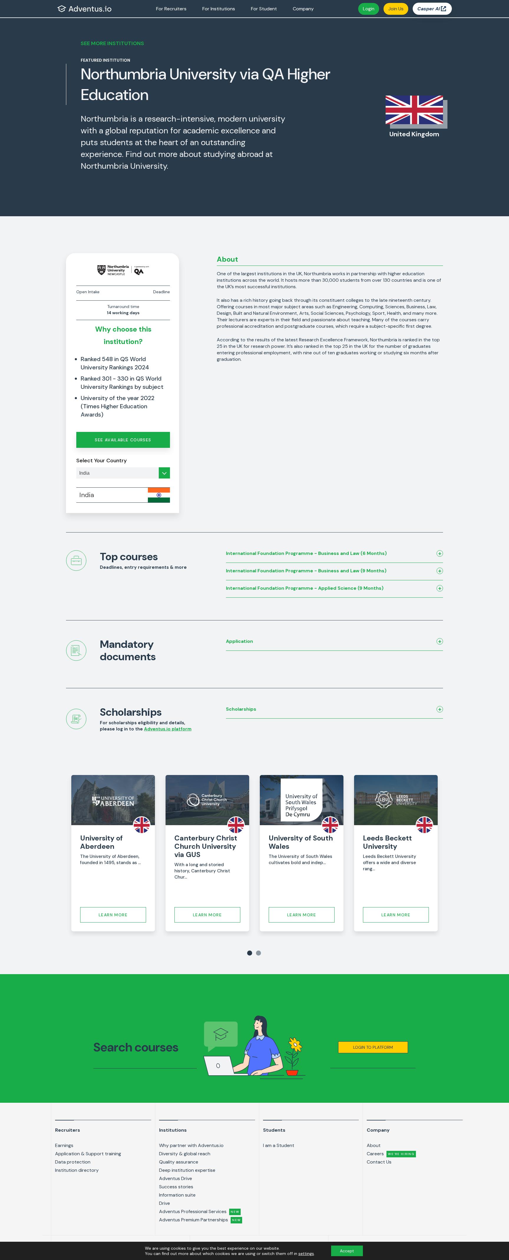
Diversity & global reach (184, 1154)
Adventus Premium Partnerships (200, 1220)
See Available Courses (123, 440)
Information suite (177, 1195)
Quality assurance (178, 1162)
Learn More (113, 914)
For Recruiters (171, 8)
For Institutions (218, 8)
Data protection (72, 1162)
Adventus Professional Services (199, 1211)
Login (368, 9)
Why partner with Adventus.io (191, 1145)
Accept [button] (347, 1251)
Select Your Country (101, 460)
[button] (373, 1047)
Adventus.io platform (167, 729)
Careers (390, 1154)
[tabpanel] (113, 853)
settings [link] (306, 1253)
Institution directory (77, 1170)
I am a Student (278, 1145)
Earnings (64, 1145)
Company (303, 8)
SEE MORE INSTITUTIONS (112, 43)
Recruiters (67, 1130)
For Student (264, 8)
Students (274, 1130)
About (374, 1145)
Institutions (173, 1130)
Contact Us (379, 1162)
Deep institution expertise (187, 1170)
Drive (164, 1203)
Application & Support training (88, 1154)
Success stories (176, 1187)
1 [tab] (249, 953)
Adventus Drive (175, 1178)
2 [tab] (258, 953)
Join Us (396, 9)
